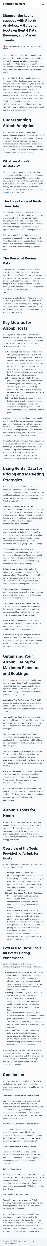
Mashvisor (7, 192)
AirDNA (36, 189)
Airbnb (5, 48)
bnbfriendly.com (14, 3)
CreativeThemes (9, 1243)
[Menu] (43, 4)
